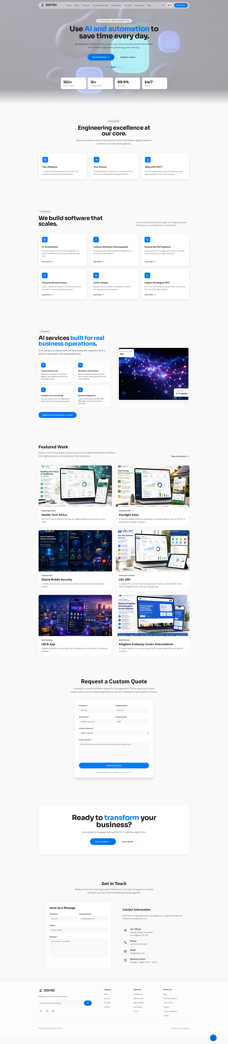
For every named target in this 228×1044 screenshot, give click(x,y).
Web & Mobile (139, 1010)
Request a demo (128, 57)
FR (171, 5)
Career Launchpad (170, 1018)
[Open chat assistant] (213, 1038)
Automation (138, 1014)
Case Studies (168, 1010)
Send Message (78, 970)
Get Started (181, 5)
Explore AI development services (57, 422)
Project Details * (85, 747)
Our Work (127, 5)
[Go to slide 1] (107, 74)
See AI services (99, 57)
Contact (107, 1014)
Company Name (121, 713)
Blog (149, 5)
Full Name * (83, 713)
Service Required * (86, 735)
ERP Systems (138, 1006)
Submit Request (114, 772)
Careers (166, 1014)
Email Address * (85, 921)
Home (69, 5)
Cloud (136, 1018)
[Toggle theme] (163, 5)
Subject (53, 932)
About (77, 5)
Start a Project (101, 849)
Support (166, 1023)
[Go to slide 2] (113, 74)
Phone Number (121, 724)
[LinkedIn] (53, 1018)
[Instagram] (47, 1018)
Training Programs (170, 1006)
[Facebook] (40, 1018)
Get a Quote (139, 5)
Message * (54, 944)
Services (86, 5)
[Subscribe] (88, 1010)
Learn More (46, 269)
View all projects (179, 463)
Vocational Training (100, 5)
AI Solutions (116, 5)
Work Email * (84, 724)
